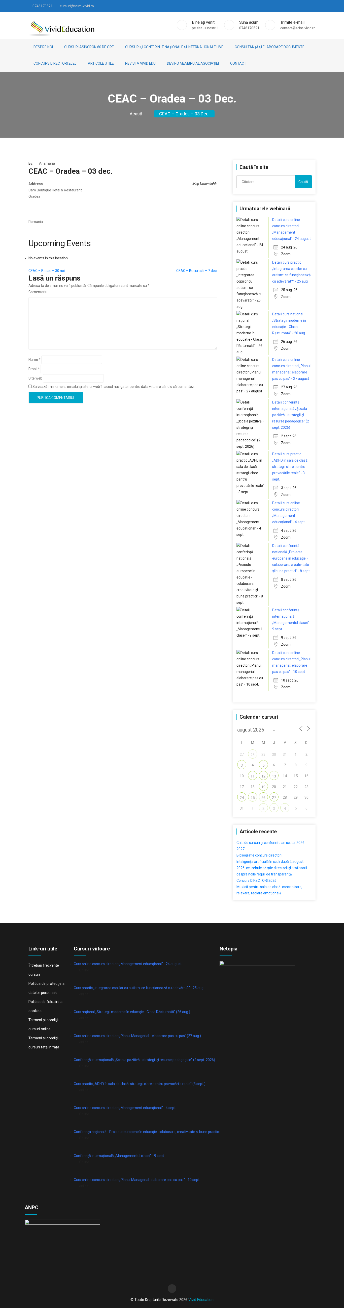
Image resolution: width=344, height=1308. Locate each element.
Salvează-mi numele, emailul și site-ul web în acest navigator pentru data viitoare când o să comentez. (113, 387)
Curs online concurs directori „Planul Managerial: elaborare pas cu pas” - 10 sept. (137, 1180)
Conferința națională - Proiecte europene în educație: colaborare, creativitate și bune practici (147, 1132)
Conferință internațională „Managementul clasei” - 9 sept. (119, 1156)
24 (242, 797)
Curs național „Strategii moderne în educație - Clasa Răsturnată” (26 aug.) (132, 1012)
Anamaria (47, 163)
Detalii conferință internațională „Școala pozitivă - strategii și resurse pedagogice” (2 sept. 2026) (290, 415)
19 (263, 787)
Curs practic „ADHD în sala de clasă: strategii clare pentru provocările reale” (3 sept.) (139, 1084)
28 (253, 754)
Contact (238, 63)
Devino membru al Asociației (193, 63)
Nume (34, 360)
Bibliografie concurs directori (259, 855)
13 (274, 776)
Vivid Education (201, 1299)
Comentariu (37, 292)
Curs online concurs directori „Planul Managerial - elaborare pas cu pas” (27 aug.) (137, 1036)
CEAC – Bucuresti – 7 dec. (196, 271)
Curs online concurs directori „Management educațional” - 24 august (128, 964)
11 (253, 776)
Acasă (136, 113)
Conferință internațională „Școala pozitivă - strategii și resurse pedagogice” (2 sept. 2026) (144, 1060)
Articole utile (101, 63)
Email (34, 369)
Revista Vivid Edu (140, 63)
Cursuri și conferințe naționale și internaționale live (174, 47)
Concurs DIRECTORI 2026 (55, 63)
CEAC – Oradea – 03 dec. (184, 113)
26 (263, 797)
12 (263, 776)
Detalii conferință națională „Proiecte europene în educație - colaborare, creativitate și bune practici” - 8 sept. (291, 558)
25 (253, 797)
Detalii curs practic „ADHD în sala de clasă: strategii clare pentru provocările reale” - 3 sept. (290, 466)
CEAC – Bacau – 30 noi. (46, 271)
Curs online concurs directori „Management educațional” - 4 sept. (125, 1108)
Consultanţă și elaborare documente (269, 47)
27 (274, 797)
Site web (35, 378)
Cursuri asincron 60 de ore (89, 47)
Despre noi (43, 47)
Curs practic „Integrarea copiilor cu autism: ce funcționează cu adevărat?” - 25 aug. (139, 988)
